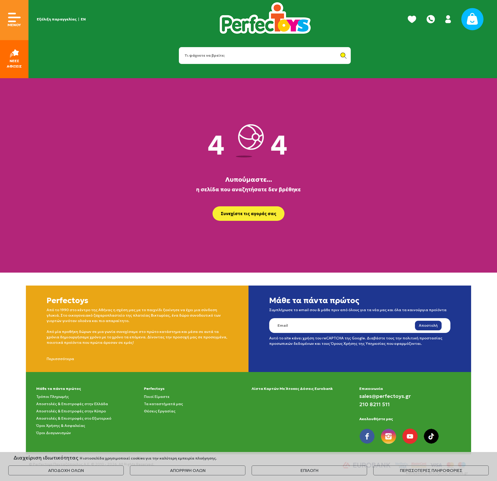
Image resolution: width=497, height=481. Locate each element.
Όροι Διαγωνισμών (53, 433)
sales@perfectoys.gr (385, 396)
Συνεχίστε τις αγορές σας (248, 213)
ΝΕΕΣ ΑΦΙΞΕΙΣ (14, 64)
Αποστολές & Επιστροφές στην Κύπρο (71, 411)
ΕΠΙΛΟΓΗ (309, 470)
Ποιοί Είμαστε (157, 396)
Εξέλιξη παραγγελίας (57, 19)
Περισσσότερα (60, 358)
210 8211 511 (374, 404)
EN (83, 19)
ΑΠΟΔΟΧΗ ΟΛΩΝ (66, 470)
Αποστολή (428, 325)
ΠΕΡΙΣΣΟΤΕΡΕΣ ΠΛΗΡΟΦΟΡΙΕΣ (431, 470)
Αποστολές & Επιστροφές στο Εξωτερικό (73, 418)
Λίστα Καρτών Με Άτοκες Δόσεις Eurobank (292, 388)
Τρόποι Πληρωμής (52, 396)
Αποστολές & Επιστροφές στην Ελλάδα (72, 404)
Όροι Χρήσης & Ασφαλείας (60, 425)
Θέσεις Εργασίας (160, 411)
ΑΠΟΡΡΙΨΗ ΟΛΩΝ (188, 470)
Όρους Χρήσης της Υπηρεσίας (358, 343)
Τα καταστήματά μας (163, 404)
